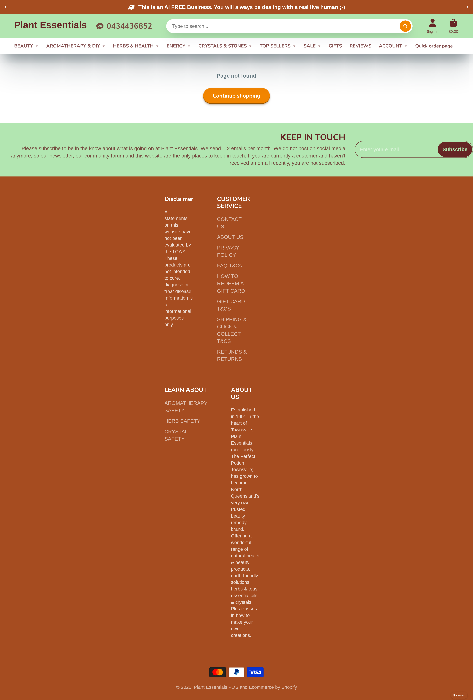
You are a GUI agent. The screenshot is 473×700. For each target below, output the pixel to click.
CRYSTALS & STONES (222, 46)
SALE (310, 46)
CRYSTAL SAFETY (175, 435)
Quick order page (434, 46)
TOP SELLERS (275, 46)
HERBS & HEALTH (133, 46)
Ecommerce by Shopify (273, 687)
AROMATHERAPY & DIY (73, 46)
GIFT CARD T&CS (231, 305)
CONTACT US (229, 222)
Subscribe (454, 149)
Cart (453, 26)
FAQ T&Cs (229, 265)
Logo (50, 26)
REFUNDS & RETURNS (232, 355)
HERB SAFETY (182, 421)
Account (432, 26)
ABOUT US (230, 237)
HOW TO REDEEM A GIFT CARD (231, 283)
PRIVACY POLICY (228, 251)
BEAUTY (23, 46)
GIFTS (335, 46)
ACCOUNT (390, 46)
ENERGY (176, 46)
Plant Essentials (210, 687)
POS (233, 687)
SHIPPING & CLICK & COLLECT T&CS (232, 330)
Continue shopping (236, 96)
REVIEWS (360, 46)
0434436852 (129, 26)
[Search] (405, 26)
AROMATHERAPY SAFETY (185, 406)
